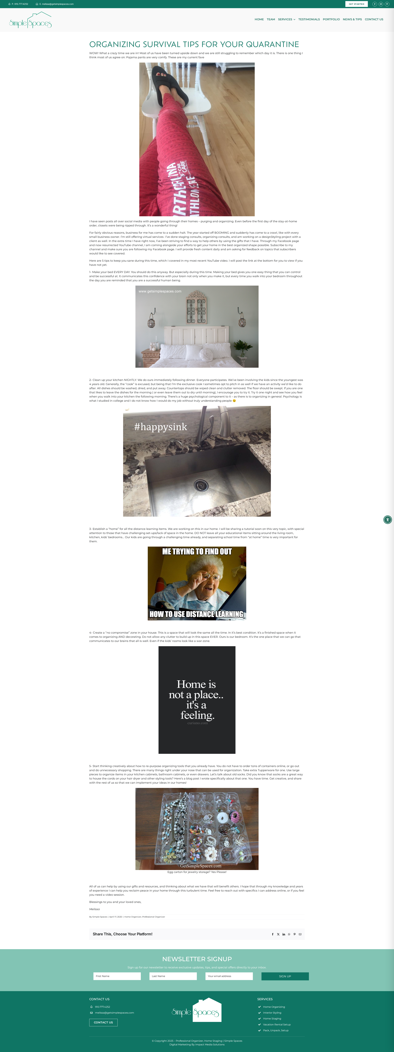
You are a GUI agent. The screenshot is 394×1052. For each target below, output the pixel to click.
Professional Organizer (153, 917)
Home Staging (272, 1018)
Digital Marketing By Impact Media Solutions (197, 1044)
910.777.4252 (102, 1006)
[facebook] (374, 4)
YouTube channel (131, 245)
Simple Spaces (99, 917)
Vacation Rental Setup (277, 1024)
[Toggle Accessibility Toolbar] (388, 520)
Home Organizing (274, 1006)
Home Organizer (132, 917)
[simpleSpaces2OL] (30, 13)
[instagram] (381, 4)
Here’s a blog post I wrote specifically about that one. (210, 778)
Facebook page (288, 241)
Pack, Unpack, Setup (276, 1030)
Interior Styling (272, 1012)
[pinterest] (387, 4)
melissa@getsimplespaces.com (114, 1012)
